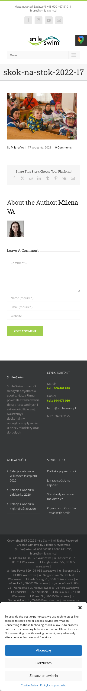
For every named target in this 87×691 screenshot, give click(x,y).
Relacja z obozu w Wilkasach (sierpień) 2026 (23, 475)
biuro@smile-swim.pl (43, 10)
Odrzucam (43, 663)
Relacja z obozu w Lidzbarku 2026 (22, 492)
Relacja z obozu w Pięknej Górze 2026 (23, 506)
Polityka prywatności (53, 685)
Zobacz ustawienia (43, 676)
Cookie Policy (29, 685)
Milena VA (17, 147)
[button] (80, 607)
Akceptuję (43, 650)
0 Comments (63, 147)
